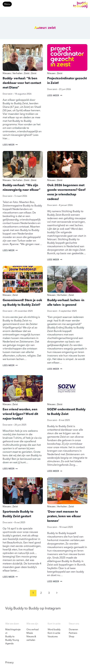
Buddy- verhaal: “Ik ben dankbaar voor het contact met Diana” (22, 83)
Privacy (9, 662)
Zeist (26, 73)
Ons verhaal (32, 629)
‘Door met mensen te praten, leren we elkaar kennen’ (64, 516)
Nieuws (7, 73)
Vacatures (53, 636)
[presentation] (23, 57)
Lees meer (10, 145)
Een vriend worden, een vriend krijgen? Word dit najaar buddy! (20, 414)
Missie (29, 633)
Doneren (73, 629)
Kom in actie (54, 633)
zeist (10, 94)
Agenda (9, 643)
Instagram (53, 608)
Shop (71, 636)
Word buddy (54, 629)
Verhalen (17, 73)
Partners (73, 633)
